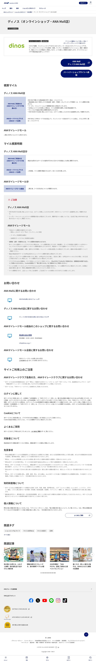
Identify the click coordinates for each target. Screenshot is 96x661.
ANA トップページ (8, 12)
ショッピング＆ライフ (12, 531)
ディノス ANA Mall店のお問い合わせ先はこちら (33, 317)
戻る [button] (4, 554)
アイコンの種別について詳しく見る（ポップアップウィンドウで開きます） (74, 42)
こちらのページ (23, 360)
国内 (11, 8)
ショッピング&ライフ (29, 8)
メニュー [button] (6, 660)
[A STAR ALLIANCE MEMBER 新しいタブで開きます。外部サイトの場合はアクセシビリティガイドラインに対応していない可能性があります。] (48, 647)
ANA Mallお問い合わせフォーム (28, 299)
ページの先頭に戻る (86, 634)
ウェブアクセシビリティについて (76, 640)
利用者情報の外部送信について (43, 640)
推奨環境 (64, 640)
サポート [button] (90, 660)
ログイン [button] (68, 660)
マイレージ (42, 8)
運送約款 (32, 642)
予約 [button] (27, 660)
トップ (4, 8)
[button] (90, 3)
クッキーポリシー (28, 640)
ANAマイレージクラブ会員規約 (67, 642)
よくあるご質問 (36, 431)
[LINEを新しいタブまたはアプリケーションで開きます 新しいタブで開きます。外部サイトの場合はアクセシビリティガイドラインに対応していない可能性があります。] (51, 600)
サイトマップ (24, 642)
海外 (17, 8)
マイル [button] (47, 660)
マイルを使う (41, 531)
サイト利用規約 (56, 640)
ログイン (84, 3)
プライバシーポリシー (17, 640)
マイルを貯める (28, 531)
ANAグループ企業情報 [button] (10, 589)
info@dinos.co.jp (24, 343)
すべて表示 (7, 535)
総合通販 (29, 12)
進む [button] (92, 554)
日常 (51, 531)
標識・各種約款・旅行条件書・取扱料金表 (46, 642)
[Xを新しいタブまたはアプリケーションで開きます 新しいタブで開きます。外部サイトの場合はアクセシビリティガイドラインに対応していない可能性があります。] (38, 600)
